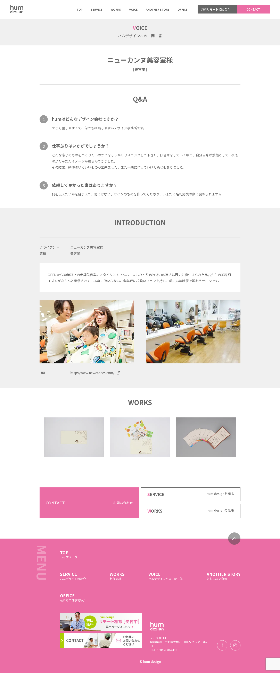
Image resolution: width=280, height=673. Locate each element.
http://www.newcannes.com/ (92, 372)
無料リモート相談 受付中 (217, 9)
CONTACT (253, 9)
